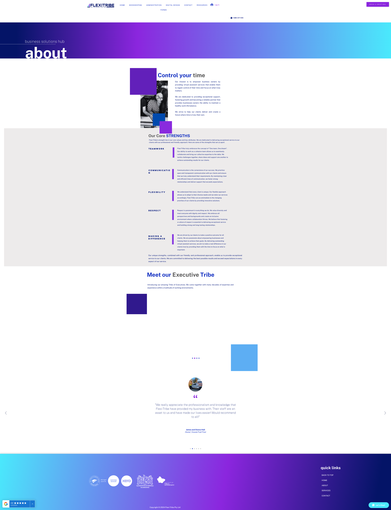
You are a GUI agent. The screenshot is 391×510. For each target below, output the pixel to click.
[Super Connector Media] (192, 448)
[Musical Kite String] (200, 448)
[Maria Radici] (196, 448)
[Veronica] (196, 358)
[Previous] (6, 413)
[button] (202, 5)
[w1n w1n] (190, 448)
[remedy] (194, 448)
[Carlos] (194, 358)
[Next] (385, 413)
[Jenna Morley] (198, 448)
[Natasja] (192, 358)
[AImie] (198, 358)
